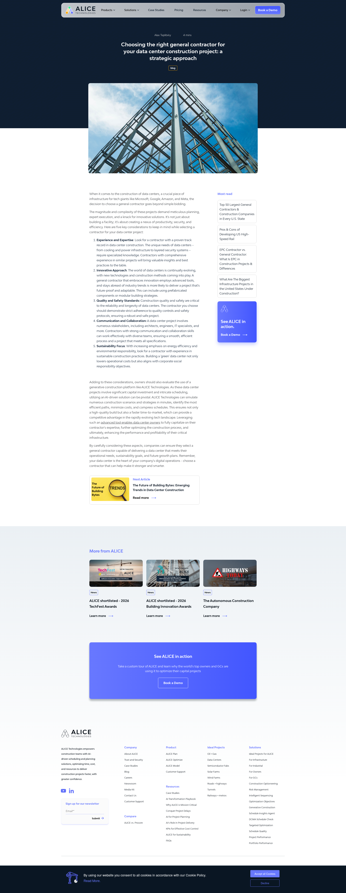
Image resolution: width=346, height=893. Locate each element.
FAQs (169, 840)
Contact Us (130, 795)
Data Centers (214, 759)
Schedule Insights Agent (262, 813)
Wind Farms (213, 777)
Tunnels (211, 789)
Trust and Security (133, 759)
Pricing (178, 10)
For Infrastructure (258, 759)
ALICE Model (173, 765)
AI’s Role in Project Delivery (180, 822)
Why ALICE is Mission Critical (181, 805)
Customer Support (134, 801)
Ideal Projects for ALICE (261, 754)
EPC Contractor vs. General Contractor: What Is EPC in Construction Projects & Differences (235, 259)
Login (243, 10)
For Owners (255, 771)
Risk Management (259, 789)
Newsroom (130, 783)
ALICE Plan (172, 754)
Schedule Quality (258, 831)
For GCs (253, 777)
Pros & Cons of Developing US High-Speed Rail (234, 234)
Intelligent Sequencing (261, 795)
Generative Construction (262, 807)
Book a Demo (173, 683)
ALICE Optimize (174, 759)
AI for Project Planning (178, 816)
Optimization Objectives (262, 801)
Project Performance (260, 837)
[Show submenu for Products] (113, 10)
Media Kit (129, 789)
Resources (199, 10)
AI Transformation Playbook (181, 799)
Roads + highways (217, 783)
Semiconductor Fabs (218, 765)
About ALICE (131, 754)
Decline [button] (265, 883)
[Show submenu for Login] (248, 10)
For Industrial (256, 765)
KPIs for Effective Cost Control (182, 828)
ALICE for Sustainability (178, 834)
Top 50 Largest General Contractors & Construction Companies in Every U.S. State (236, 212)
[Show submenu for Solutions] (137, 10)
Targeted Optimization (261, 825)
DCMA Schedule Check (261, 819)
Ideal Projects (216, 747)
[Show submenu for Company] (229, 10)
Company (222, 10)
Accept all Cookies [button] (264, 874)
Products (106, 10)
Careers (128, 777)
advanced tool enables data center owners (130, 422)
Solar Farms (213, 771)
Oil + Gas (212, 754)
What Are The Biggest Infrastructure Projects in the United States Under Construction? (236, 286)
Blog (126, 771)
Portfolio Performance (261, 843)
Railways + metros (217, 795)
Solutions (130, 10)
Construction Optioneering (263, 783)
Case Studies (156, 10)
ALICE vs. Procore (133, 822)
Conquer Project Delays (178, 811)
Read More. (92, 880)
